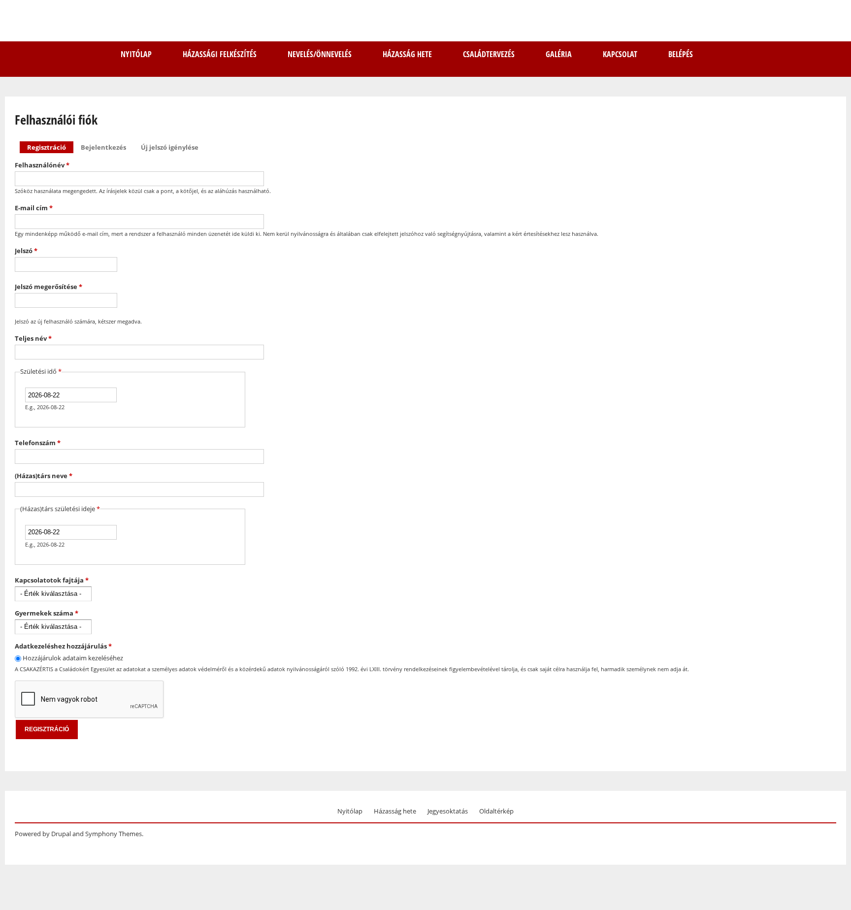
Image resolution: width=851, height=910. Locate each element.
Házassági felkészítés (220, 54)
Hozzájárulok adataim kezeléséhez (73, 657)
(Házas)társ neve (43, 475)
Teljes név (33, 338)
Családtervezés (489, 54)
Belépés (680, 54)
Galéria (559, 54)
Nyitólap (136, 54)
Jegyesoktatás (447, 811)
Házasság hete (407, 54)
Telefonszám (38, 442)
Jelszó (26, 250)
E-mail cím (34, 207)
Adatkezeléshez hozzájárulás (63, 646)
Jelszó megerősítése (48, 286)
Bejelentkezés (103, 147)
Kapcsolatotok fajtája (52, 580)
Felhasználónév (42, 165)
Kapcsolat (620, 54)
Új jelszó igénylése (169, 147)
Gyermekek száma (46, 613)
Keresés (827, 53)
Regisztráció (50, 147)
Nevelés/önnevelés (320, 54)
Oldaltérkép (496, 811)
